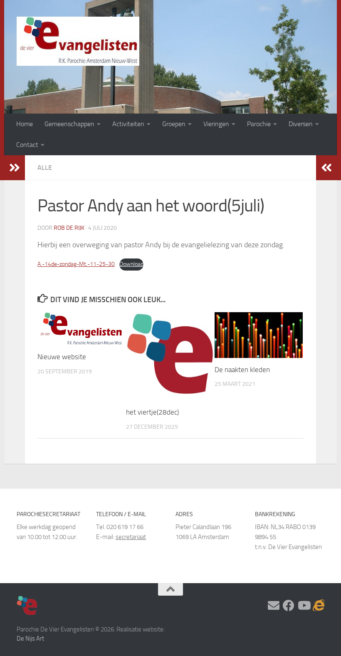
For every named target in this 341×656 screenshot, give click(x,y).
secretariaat (131, 537)
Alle (44, 167)
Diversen (301, 124)
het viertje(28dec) (152, 412)
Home (24, 124)
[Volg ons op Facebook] (288, 605)
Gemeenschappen (69, 124)
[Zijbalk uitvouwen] (14, 167)
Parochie (259, 124)
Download (131, 264)
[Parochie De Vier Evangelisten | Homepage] (78, 41)
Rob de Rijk (69, 227)
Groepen (173, 124)
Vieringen (216, 124)
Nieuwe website (61, 357)
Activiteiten (128, 124)
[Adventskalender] (318, 605)
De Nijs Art (30, 638)
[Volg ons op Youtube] (303, 605)
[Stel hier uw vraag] (273, 605)
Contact (27, 145)
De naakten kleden (242, 369)
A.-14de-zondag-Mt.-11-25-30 (76, 264)
